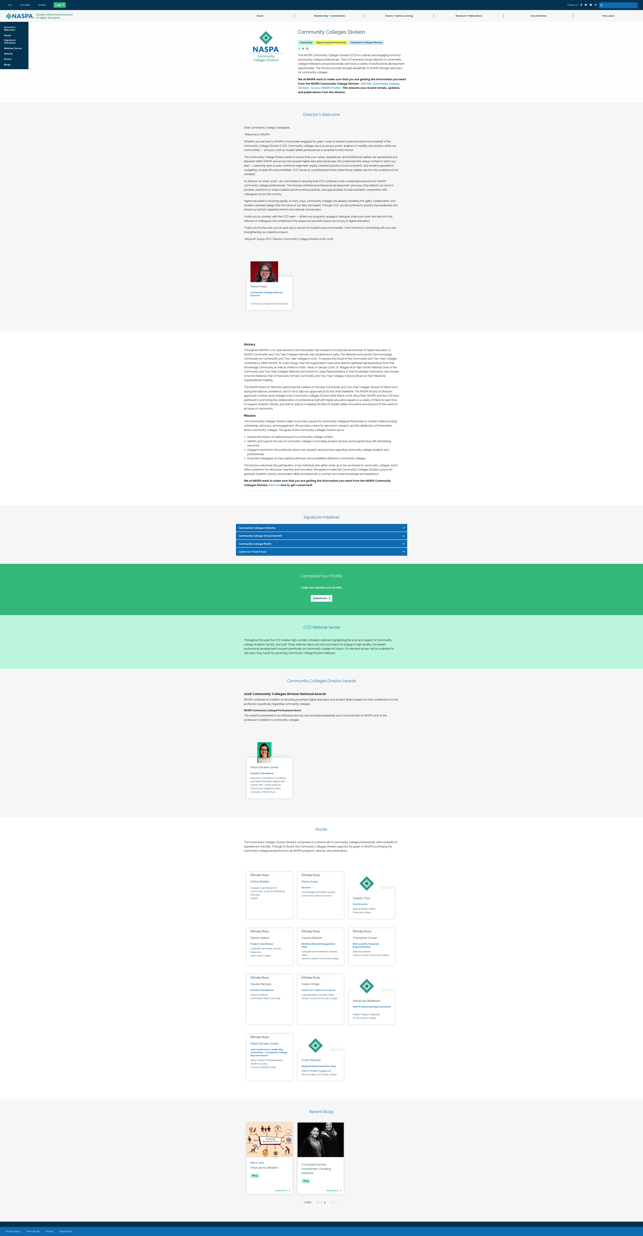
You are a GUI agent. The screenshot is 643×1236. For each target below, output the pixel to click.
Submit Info (320, 598)
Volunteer (25, 5)
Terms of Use (32, 1231)
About (260, 16)
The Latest (608, 16)
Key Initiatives (539, 16)
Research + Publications (469, 16)
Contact (49, 1231)
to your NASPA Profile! (325, 87)
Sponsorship (66, 1231)
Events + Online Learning (399, 16)
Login (58, 5)
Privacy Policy (13, 1231)
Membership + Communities (329, 16)
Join (10, 5)
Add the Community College (380, 83)
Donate (42, 5)
